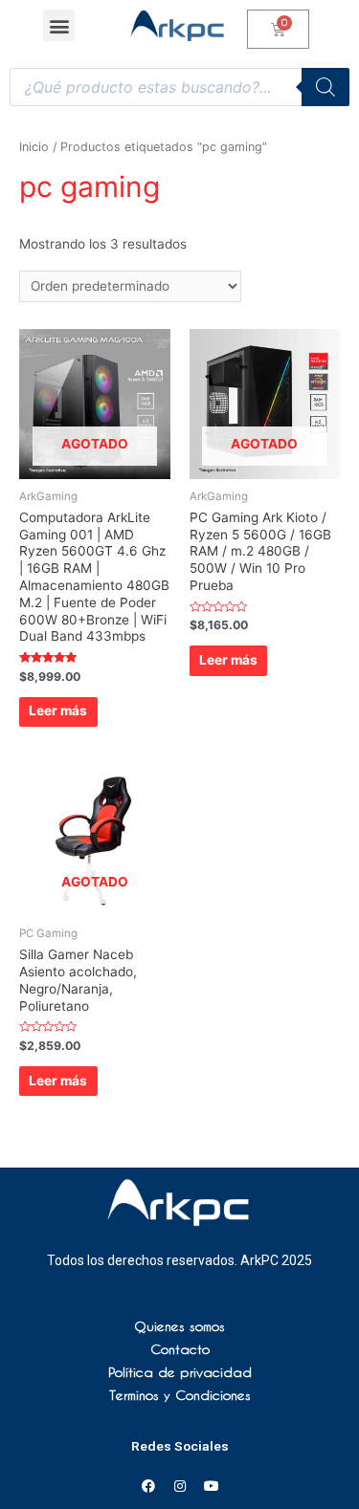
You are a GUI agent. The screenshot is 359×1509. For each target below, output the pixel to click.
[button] (59, 25)
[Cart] (278, 29)
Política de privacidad (180, 1372)
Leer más (58, 710)
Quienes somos (179, 1326)
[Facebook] (148, 1486)
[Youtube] (211, 1486)
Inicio (34, 147)
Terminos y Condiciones (180, 1395)
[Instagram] (180, 1486)
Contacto (180, 1349)
